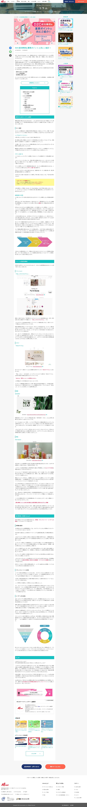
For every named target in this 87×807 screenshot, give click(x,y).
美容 (25, 101)
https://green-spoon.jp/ (37, 460)
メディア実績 (46, 792)
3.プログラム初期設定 (61, 792)
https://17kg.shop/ (40, 294)
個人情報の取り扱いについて (7, 794)
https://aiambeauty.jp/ (37, 366)
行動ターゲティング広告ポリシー (23, 794)
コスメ (26, 99)
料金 (28, 1)
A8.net (39, 706)
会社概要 (71, 805)
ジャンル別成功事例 (27, 95)
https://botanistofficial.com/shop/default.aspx (36, 414)
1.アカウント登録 (60, 786)
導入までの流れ (23, 1)
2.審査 (58, 789)
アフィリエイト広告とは (48, 786)
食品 (25, 103)
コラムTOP (33, 753)
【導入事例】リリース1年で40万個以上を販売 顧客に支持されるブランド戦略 (31, 502)
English (25, 791)
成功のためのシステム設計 (28, 91)
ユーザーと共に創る (29, 110)
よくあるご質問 (33, 1)
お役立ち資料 (44, 1)
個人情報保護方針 (65, 805)
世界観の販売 (27, 107)
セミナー (39, 1)
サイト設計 (27, 93)
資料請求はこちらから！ (34, 82)
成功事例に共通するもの (28, 105)
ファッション (27, 97)
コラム (49, 1)
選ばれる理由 (46, 789)
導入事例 (18, 1)
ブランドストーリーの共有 (30, 108)
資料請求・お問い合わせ (69, 1)
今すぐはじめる (81, 1)
